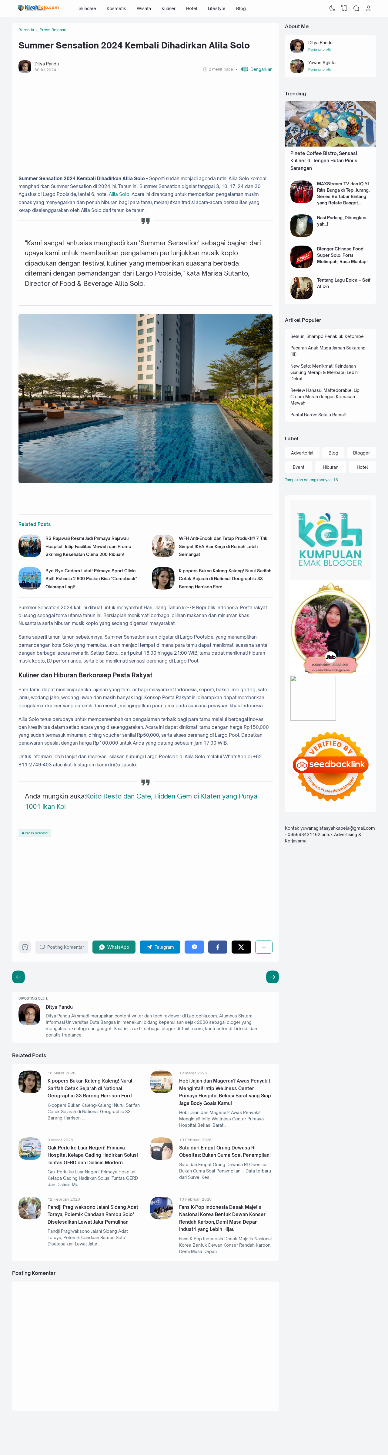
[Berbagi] (264, 947)
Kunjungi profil (319, 49)
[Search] (356, 8)
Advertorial (302, 452)
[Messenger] (194, 947)
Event (298, 467)
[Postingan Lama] (18, 977)
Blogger (361, 452)
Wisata (144, 8)
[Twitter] (241, 947)
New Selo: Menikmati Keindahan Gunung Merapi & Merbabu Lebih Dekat (324, 372)
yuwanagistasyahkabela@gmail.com (337, 828)
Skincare (87, 8)
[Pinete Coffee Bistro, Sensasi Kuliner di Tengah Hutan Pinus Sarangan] (330, 144)
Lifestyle (217, 8)
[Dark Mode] (332, 8)
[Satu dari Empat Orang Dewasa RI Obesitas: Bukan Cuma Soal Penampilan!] (161, 1158)
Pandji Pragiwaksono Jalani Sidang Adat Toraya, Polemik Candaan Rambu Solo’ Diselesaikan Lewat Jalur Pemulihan (93, 1214)
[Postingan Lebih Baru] (272, 977)
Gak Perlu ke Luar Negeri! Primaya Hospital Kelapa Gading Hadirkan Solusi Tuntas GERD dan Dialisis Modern (93, 1155)
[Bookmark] (25, 948)
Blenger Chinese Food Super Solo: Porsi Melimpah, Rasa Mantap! (342, 255)
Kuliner (169, 8)
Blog (241, 8)
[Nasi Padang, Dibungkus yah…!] (301, 235)
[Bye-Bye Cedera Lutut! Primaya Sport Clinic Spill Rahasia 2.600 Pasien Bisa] (29, 587)
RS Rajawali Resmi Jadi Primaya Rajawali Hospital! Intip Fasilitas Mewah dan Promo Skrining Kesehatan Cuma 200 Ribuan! (88, 546)
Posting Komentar (65, 947)
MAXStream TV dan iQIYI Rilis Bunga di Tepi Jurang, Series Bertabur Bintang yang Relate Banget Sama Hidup (343, 196)
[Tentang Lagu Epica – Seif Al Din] (301, 297)
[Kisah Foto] (38, 8)
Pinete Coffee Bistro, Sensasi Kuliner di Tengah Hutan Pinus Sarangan (323, 160)
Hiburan (330, 467)
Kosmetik (116, 8)
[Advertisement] (145, 123)
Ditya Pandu (59, 1007)
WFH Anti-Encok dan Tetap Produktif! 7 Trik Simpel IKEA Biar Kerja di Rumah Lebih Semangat (223, 546)
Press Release (36, 833)
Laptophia (334, 1438)
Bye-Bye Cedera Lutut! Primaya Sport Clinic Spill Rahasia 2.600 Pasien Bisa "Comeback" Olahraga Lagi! (91, 578)
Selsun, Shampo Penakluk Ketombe (327, 336)
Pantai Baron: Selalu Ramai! (318, 414)
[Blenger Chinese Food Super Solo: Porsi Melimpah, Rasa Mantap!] (301, 266)
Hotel (191, 8)
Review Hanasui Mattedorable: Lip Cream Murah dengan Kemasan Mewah (325, 396)
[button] (254, 69)
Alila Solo (119, 194)
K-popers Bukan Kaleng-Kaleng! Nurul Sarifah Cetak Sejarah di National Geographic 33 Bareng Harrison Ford (225, 578)
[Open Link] (368, 8)
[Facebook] (217, 947)
